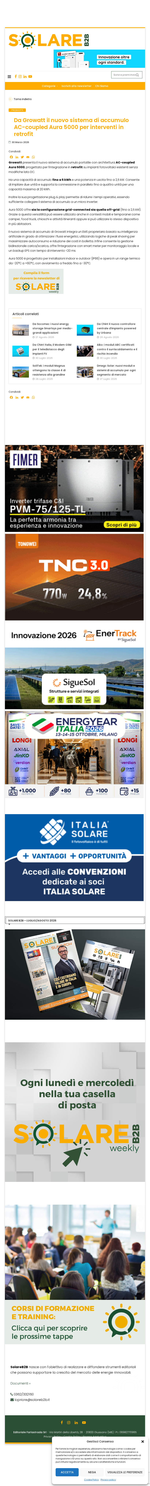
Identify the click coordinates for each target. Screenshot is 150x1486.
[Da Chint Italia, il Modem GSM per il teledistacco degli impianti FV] (20, 351)
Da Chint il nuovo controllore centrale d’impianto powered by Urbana (116, 328)
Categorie (48, 86)
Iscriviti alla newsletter (76, 86)
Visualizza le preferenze (124, 1472)
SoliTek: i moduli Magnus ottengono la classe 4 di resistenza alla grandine (49, 370)
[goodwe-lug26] (74, 535)
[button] (143, 1441)
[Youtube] (30, 76)
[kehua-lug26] (99, 51)
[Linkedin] (25, 76)
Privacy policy (108, 1479)
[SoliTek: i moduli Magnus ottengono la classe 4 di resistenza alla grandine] (20, 372)
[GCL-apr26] (74, 624)
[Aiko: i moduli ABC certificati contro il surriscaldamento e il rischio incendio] (85, 351)
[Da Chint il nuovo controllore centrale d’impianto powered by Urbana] (85, 330)
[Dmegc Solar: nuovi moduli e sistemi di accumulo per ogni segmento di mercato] (85, 372)
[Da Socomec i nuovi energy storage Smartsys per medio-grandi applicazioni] (20, 330)
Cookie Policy (91, 1479)
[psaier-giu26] (74, 713)
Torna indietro (23, 99)
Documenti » (20, 1383)
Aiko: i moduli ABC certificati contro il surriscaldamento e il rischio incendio (117, 349)
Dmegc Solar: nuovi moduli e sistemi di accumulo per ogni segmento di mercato (116, 370)
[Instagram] (20, 76)
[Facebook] (16, 76)
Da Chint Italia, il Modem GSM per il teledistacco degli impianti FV (52, 349)
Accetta (67, 1472)
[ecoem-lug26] (74, 816)
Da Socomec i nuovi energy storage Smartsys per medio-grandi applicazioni (52, 328)
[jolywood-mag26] (74, 447)
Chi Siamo (101, 86)
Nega (92, 1472)
